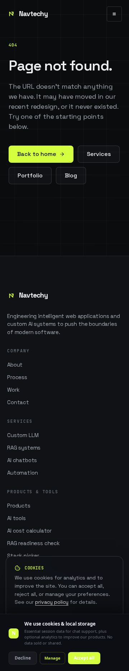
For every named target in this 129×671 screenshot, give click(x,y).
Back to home (36, 154)
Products (18, 505)
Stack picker (23, 555)
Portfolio (30, 175)
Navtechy (33, 13)
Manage (52, 658)
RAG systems (23, 447)
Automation (22, 472)
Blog (71, 175)
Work (13, 389)
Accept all (84, 658)
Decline (23, 658)
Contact (18, 402)
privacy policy (51, 602)
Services (99, 154)
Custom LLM (22, 435)
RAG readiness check (33, 543)
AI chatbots (22, 460)
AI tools (16, 518)
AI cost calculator (29, 530)
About (15, 364)
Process (17, 377)
